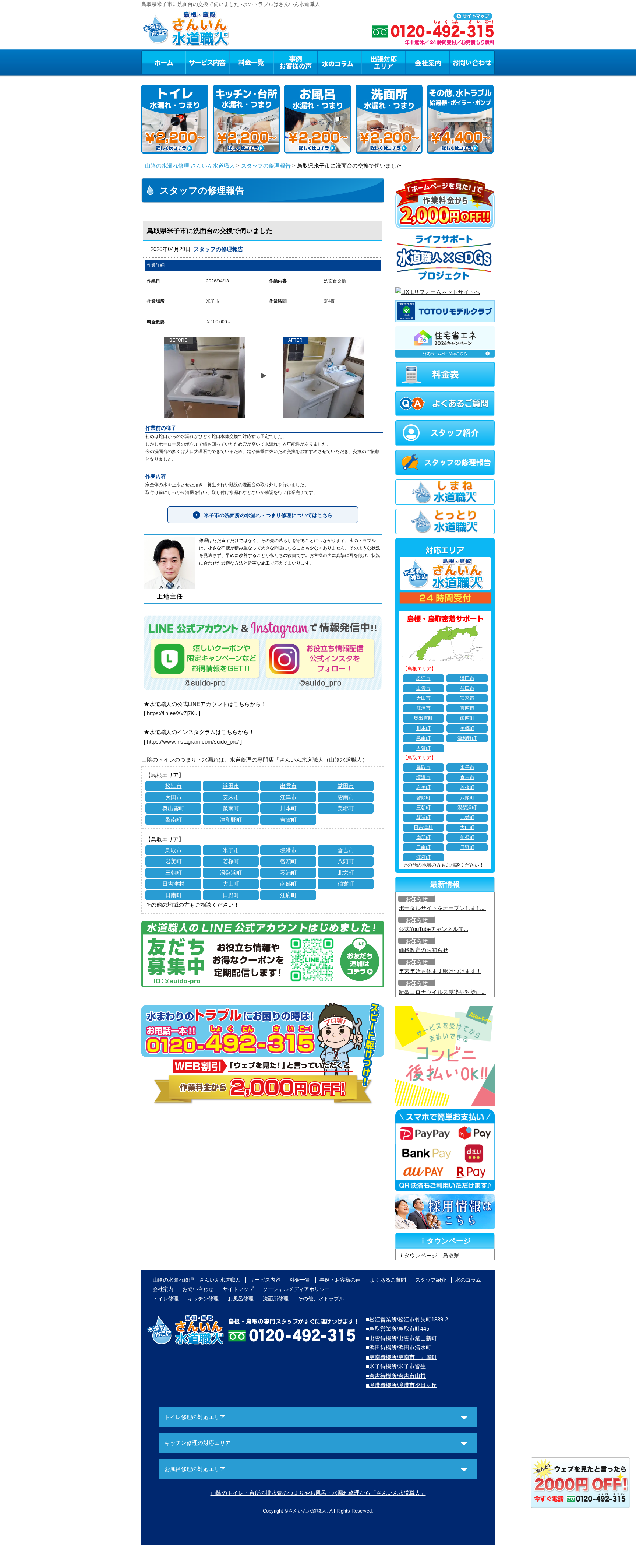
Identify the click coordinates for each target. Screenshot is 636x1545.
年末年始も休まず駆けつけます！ (440, 971)
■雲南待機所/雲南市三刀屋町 (401, 1357)
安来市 (231, 797)
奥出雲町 (173, 808)
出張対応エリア (384, 62)
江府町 (288, 895)
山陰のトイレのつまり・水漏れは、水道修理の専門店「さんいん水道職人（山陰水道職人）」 (257, 759)
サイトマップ (238, 1289)
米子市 (231, 850)
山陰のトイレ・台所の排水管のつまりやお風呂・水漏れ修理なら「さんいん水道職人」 (318, 1493)
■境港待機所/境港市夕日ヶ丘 (401, 1385)
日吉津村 (173, 884)
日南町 (173, 895)
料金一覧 (251, 62)
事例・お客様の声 (295, 62)
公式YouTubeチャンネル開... (433, 929)
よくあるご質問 (388, 1280)
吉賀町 (288, 820)
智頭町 (288, 861)
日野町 (231, 895)
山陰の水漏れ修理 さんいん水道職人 (190, 165)
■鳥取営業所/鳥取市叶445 (397, 1328)
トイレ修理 (166, 1299)
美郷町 (346, 808)
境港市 (288, 850)
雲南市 (346, 797)
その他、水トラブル (321, 1299)
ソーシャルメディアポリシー (296, 1289)
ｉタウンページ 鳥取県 (429, 1255)
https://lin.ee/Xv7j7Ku (172, 713)
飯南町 (231, 808)
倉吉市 (346, 850)
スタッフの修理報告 (266, 165)
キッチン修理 (203, 1299)
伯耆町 (346, 884)
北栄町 (346, 873)
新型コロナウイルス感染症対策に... (442, 992)
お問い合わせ (472, 62)
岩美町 (173, 861)
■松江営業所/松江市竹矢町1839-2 (407, 1319)
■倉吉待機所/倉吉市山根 (396, 1376)
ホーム (163, 62)
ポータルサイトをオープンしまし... (442, 908)
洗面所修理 (276, 1299)
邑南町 (173, 820)
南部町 (288, 884)
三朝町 (173, 873)
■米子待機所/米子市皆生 (396, 1366)
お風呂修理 (241, 1299)
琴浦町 (288, 873)
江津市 (288, 797)
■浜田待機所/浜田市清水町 (398, 1347)
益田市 (346, 786)
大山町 (231, 884)
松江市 (173, 786)
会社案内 (428, 62)
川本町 (288, 808)
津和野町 (231, 820)
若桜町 (231, 861)
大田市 (173, 797)
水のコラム (340, 62)
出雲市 (288, 786)
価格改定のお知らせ (423, 950)
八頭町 (346, 861)
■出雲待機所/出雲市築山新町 (401, 1338)
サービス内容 (207, 62)
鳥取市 (173, 850)
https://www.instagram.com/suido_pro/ (193, 741)
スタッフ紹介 (430, 1280)
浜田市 (231, 786)
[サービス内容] (194, 62)
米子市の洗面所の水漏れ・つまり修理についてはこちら (268, 515)
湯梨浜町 (231, 873)
